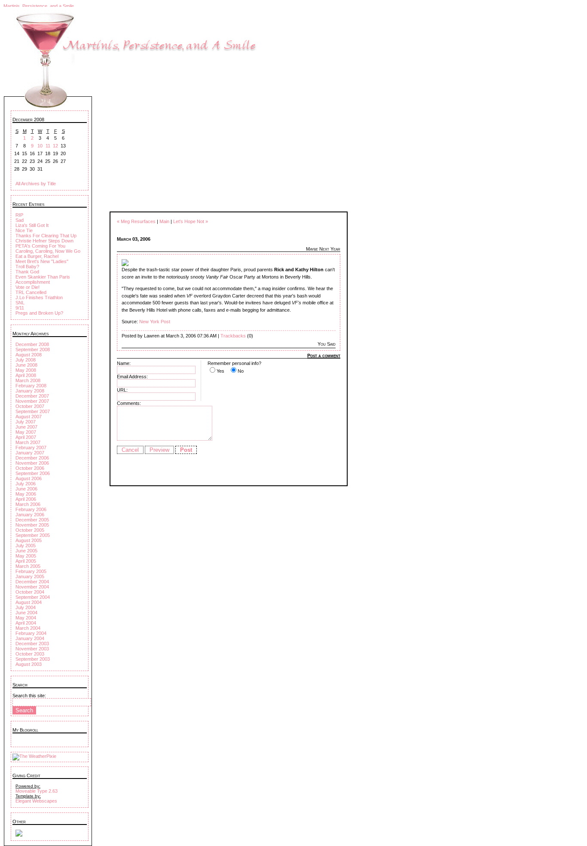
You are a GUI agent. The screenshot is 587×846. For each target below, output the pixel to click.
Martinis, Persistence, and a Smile (38, 6)
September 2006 (32, 473)
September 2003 (32, 659)
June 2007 (26, 426)
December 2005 (32, 519)
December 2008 (32, 344)
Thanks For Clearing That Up (45, 235)
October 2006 (29, 468)
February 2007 (30, 447)
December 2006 (32, 457)
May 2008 (25, 370)
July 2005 (25, 545)
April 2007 (25, 437)
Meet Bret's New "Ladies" (41, 261)
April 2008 (25, 375)
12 (55, 145)
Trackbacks (233, 335)
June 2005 (26, 550)
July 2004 (25, 607)
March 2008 (27, 380)
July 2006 (25, 483)
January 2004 (29, 638)
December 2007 (32, 395)
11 (48, 145)
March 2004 (27, 628)
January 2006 (29, 514)
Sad (19, 220)
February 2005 (30, 571)
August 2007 (28, 416)
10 (40, 145)
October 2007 (29, 406)
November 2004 (32, 586)
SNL (19, 302)
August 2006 (28, 478)
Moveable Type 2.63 (36, 791)
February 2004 (30, 633)
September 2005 (32, 535)
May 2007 (25, 432)
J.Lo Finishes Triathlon (39, 297)
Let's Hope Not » (190, 221)
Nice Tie (24, 230)
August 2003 (28, 664)
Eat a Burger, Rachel (36, 256)
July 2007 (25, 421)
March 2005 (27, 566)
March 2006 (27, 504)
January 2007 (29, 452)
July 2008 (25, 359)
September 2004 (32, 597)
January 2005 (29, 576)
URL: (122, 389)
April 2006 (25, 499)
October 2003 (29, 653)
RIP (19, 215)
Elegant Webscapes (36, 800)
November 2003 (32, 648)
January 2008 (29, 390)
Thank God (27, 271)
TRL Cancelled (30, 292)
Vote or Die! (27, 287)
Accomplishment (32, 282)
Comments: (129, 403)
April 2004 (25, 622)
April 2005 (25, 561)
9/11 (19, 307)
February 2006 (30, 509)
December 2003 (32, 643)
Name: (124, 363)
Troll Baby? (27, 266)
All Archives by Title (35, 183)
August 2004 (28, 602)
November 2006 (32, 463)
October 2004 (29, 592)
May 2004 (25, 617)
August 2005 (28, 540)
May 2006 (25, 494)
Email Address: (132, 376)
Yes (220, 371)
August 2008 (28, 354)
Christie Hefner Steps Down (44, 240)
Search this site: (29, 695)
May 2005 (25, 555)
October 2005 (29, 530)
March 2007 (27, 442)
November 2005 (32, 524)
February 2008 (30, 385)
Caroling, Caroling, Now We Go (47, 251)
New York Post (154, 321)
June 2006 (26, 488)
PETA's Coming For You (40, 245)
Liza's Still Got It (32, 225)
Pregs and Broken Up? (39, 313)
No (241, 371)
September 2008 (32, 349)
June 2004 (26, 612)
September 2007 (32, 411)
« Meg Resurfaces (136, 221)
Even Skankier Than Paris (42, 276)
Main (164, 221)
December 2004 (32, 581)
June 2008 (26, 365)
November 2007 (32, 401)
